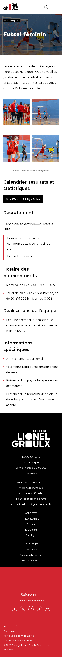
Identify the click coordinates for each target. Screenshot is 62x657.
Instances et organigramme (31, 498)
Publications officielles (31, 493)
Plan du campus (31, 560)
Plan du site (9, 631)
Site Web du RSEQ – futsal (23, 199)
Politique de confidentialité (18, 635)
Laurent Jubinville (19, 256)
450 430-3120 (31, 473)
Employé (31, 535)
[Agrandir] (26, 107)
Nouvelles (31, 549)
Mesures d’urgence (31, 555)
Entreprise (31, 529)
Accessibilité (10, 626)
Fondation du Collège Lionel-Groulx (31, 504)
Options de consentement (18, 640)
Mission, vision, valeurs (31, 487)
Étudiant (31, 524)
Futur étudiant (31, 518)
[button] (56, 7)
